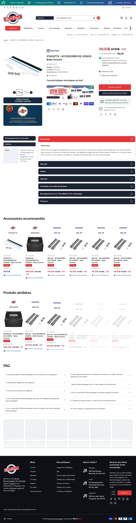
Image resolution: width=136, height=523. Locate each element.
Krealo (77, 518)
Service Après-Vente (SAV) (66, 475)
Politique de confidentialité (66, 479)
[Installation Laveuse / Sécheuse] (12, 246)
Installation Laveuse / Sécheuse (11, 262)
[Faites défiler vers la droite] (130, 28)
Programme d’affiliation (64, 467)
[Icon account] (126, 18)
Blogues (32, 483)
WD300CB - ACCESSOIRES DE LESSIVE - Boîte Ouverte (123, 260)
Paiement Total (107, 71)
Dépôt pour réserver (109, 75)
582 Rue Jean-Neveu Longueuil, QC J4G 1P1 (97, 497)
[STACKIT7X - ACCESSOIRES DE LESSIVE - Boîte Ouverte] (100, 244)
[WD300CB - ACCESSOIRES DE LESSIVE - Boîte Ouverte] (123, 244)
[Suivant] (31, 92)
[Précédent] (14, 92)
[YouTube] (19, 7)
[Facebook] (4, 7)
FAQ (58, 471)
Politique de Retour (63, 483)
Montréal (22, 481)
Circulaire (33, 487)
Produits (33, 471)
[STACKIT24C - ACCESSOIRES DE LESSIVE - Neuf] (57, 244)
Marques (13, 488)
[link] (49, 109)
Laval (5, 483)
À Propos (33, 479)
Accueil (5, 40)
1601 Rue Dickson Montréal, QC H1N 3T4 (97, 472)
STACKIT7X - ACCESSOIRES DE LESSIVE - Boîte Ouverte (100, 260)
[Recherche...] (98, 18)
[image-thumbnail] (19, 92)
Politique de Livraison (64, 487)
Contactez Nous (35, 491)
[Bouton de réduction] (36, 374)
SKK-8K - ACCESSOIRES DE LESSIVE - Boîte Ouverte (34, 260)
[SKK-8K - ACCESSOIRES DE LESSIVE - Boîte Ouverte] (34, 244)
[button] (127, 7)
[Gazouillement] (7, 7)
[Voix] (94, 18)
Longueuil (12, 483)
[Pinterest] (10, 7)
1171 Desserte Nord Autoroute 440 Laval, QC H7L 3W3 (96, 485)
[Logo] (13, 18)
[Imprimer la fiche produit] (63, 109)
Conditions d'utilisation (64, 491)
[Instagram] (13, 7)
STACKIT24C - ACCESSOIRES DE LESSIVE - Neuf (54, 258)
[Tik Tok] (16, 7)
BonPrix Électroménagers (55, 519)
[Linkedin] (22, 7)
